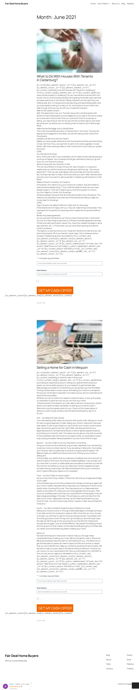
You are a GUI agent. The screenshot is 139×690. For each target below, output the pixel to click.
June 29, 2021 (41, 303)
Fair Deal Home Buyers (16, 3)
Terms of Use (53, 281)
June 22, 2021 (41, 620)
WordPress (130, 684)
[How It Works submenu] (109, 3)
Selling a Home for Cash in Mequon (62, 367)
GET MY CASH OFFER (55, 290)
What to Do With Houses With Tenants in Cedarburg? (65, 78)
